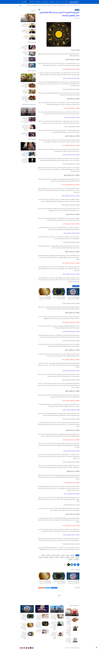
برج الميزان (46, 557)
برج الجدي (53, 555)
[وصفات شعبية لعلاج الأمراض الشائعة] (32, 91)
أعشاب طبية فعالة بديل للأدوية (29, 79)
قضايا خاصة (29, 5)
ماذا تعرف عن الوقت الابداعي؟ (38, 631)
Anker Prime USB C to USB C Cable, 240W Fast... (68, 641)
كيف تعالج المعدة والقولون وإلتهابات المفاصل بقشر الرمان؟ (24, 99)
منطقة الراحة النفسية (25, 37)
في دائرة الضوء (54, 5)
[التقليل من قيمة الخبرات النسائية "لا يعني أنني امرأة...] (32, 160)
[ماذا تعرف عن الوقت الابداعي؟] (45, 631)
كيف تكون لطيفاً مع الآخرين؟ (29, 20)
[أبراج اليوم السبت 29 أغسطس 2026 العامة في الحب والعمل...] (73, 291)
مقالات (39, 5)
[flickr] (20, 648)
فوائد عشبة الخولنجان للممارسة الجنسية (24, 86)
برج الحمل (43, 555)
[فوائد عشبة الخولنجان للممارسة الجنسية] (32, 85)
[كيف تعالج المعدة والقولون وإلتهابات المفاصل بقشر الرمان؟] (32, 98)
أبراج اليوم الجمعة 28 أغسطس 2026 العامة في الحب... (59, 298)
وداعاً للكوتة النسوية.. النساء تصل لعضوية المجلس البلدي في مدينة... (28, 112)
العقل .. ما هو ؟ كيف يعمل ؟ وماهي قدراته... (24, 66)
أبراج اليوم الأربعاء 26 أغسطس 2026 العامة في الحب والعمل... (23, 636)
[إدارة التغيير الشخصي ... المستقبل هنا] (32, 59)
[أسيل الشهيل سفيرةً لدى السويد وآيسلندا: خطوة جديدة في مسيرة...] (60, 624)
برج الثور (58, 555)
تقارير (78, 5)
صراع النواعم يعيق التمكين (24, 134)
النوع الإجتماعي (35, 5)
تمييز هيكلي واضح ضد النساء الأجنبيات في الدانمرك (24, 48)
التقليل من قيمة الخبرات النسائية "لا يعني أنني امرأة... (24, 161)
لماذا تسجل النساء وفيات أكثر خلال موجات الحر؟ (53, 617)
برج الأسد (63, 555)
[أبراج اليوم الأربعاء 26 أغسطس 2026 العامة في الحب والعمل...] (30, 634)
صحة (65, 5)
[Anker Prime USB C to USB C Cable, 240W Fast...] (75, 640)
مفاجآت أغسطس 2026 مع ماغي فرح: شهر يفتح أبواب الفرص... (42, 609)
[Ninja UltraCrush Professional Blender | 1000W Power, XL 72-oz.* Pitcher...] (75, 628)
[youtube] (24, 648)
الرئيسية (67, 555)
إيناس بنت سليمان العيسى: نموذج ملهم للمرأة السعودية (24, 128)
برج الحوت (77, 557)
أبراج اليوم (49, 5)
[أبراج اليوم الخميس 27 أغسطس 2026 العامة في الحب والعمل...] (44, 291)
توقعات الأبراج (76, 559)
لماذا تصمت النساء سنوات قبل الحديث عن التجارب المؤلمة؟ (53, 636)
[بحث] (20, 5)
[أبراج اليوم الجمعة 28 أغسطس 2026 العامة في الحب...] (58, 291)
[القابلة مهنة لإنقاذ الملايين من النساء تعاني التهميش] (32, 154)
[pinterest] (28, 648)
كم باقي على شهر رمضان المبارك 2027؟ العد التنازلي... (38, 617)
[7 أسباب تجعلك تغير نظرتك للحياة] (32, 25)
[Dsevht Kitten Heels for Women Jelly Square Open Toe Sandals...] (75, 619)
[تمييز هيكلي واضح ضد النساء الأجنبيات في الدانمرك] (32, 47)
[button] (74, 564)
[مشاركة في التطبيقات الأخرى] (65, 564)
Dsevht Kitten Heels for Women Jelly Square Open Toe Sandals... (68, 622)
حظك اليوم (70, 559)
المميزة (68, 5)
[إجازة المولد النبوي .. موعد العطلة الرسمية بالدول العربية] (45, 624)
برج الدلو (72, 557)
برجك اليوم (40, 557)
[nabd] (20, 2)
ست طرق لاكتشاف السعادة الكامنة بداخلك (24, 32)
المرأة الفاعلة (60, 5)
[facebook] (26, 2)
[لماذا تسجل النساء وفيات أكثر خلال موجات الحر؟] (60, 616)
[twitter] (28, 2)
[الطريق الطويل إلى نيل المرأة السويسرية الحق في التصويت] (32, 119)
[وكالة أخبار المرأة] (74, 1)
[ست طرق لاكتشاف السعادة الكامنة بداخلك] (32, 31)
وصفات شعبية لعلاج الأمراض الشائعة (25, 92)
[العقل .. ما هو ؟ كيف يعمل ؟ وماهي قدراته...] (32, 65)
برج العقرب (56, 557)
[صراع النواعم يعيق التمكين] (32, 134)
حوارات (71, 5)
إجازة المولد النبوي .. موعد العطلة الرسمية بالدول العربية (38, 625)
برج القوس (51, 557)
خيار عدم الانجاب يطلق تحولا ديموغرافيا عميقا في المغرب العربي (57, 609)
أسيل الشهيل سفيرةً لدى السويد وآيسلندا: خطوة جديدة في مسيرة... (53, 626)
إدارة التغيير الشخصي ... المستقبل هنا (25, 60)
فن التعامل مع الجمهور (25, 53)
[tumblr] (26, 648)
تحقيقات (75, 5)
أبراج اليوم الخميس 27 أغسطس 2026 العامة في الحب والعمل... (44, 298)
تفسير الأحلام (44, 5)
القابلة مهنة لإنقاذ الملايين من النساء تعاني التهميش (24, 154)
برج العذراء (61, 557)
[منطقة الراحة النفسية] (32, 37)
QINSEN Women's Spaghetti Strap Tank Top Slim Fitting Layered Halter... (72, 612)
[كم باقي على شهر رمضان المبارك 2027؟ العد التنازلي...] (45, 616)
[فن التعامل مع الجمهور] (32, 53)
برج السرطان (67, 557)
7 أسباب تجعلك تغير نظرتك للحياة (25, 25)
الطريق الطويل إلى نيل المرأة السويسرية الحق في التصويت (24, 120)
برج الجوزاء (48, 555)
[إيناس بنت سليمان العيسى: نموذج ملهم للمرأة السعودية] (32, 127)
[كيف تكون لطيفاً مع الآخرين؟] (28, 18)
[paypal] (22, 2)
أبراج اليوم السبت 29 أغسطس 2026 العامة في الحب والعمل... (73, 298)
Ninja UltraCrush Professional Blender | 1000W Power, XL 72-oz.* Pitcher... (68, 631)
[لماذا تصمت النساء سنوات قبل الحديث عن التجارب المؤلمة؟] (60, 634)
